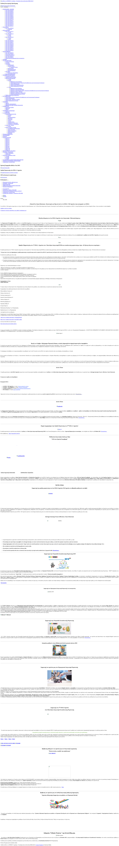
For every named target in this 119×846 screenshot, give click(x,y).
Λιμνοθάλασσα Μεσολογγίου (14, 128)
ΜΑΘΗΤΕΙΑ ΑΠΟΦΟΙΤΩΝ (9, 110)
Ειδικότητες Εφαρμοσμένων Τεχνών (17, 94)
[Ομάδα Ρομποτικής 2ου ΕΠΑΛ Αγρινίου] (9, 172)
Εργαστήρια (7, 63)
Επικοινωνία (7, 154)
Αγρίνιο (9, 120)
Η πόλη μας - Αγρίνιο (9, 125)
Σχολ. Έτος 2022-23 (9, 13)
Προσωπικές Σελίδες (9, 107)
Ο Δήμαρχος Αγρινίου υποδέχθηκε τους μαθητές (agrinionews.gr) (13, 210)
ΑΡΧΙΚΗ (5, 59)
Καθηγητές (7, 108)
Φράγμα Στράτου (11, 131)
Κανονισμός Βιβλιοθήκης (13, 72)
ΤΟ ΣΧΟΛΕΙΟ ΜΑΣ (7, 60)
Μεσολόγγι (10, 118)
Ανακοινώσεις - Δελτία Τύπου (9, 162)
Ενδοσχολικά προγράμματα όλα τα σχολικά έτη (14, 58)
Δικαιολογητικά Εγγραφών (10, 77)
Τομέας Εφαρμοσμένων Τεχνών (16, 86)
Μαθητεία (7, 111)
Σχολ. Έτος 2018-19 (9, 18)
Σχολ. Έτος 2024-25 (9, 11)
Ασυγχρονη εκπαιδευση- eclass (9, 155)
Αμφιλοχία (10, 119)
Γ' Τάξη (9, 87)
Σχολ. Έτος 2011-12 (9, 25)
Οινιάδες (9, 115)
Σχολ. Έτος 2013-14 (9, 23)
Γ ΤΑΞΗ (7, 158)
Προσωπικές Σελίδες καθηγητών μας (10, 182)
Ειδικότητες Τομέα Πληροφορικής (17, 89)
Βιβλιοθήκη (7, 71)
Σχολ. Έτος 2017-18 (9, 19)
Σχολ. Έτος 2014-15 (9, 22)
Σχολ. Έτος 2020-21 (9, 15)
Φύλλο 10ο (7, 148)
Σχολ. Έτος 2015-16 (9, 21)
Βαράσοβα (10, 133)
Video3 (9, 739)
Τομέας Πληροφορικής (14, 83)
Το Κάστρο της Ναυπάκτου (13, 124)
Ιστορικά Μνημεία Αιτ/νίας (10, 114)
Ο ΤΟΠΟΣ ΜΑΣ (6, 112)
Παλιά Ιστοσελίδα (6, 184)
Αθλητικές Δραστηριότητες (10, 104)
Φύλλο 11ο (7, 149)
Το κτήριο (7, 62)
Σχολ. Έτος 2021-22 (9, 14)
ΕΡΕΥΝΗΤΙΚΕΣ (6, 30)
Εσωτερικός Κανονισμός (10, 73)
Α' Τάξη (9, 32)
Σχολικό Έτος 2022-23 (9, 54)
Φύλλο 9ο (7, 147)
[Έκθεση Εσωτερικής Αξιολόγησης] (7, 5)
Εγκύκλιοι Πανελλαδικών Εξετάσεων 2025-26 (12, 191)
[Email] (4, 196)
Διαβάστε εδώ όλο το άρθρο (6, 208)
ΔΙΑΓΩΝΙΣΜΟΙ (6, 135)
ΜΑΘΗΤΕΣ (5, 101)
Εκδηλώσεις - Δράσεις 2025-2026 (9, 189)
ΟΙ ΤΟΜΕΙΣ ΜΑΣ (6, 96)
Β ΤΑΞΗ (7, 157)
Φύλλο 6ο (7, 144)
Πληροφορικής (11, 65)
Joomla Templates (39, 844)
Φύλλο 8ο (7, 146)
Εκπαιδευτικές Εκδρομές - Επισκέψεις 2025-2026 (13, 193)
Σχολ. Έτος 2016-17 (9, 20)
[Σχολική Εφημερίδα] (4, 167)
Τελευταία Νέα (6, 188)
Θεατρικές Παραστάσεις (8, 186)
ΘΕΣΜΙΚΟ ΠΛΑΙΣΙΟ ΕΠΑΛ (9, 75)
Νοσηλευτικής (11, 68)
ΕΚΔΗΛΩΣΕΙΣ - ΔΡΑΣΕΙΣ (8, 9)
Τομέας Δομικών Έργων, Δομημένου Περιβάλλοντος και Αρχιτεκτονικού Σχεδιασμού (27, 82)
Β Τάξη (9, 39)
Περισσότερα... (82, 417)
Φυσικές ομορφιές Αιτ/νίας (10, 127)
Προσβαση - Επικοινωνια (8, 152)
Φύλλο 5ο (7, 143)
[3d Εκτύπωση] (3, 177)
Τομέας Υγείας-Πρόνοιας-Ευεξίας (17, 85)
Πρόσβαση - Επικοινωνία (8, 183)
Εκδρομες (5, 136)
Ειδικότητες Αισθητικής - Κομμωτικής (18, 92)
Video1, (2, 739)
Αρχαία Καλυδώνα (11, 117)
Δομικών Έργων (11, 66)
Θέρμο (9, 116)
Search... (2, 6)
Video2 (5, 739)
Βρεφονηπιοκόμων (11, 70)
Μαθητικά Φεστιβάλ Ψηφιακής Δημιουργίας (14, 105)
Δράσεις (7, 102)
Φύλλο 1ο (7, 138)
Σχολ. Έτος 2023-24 (9, 12)
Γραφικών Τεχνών (14, 67)
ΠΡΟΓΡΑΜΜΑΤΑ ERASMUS (9, 150)
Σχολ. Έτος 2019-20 (9, 17)
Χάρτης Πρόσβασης (9, 153)
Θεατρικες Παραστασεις (8, 134)
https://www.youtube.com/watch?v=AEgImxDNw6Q (11, 317)
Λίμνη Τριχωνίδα (11, 129)
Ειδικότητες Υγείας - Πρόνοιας (16, 91)
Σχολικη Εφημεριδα (7, 137)
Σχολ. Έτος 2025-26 (9, 10)
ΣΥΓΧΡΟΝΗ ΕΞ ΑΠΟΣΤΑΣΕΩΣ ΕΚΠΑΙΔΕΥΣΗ (13, 159)
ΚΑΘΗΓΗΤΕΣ (6, 106)
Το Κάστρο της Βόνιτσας (13, 123)
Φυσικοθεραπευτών (12, 69)
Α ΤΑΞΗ (7, 156)
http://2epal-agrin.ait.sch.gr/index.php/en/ (8, 323)
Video (62, 787)
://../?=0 (11, 319)
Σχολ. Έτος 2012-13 (9, 24)
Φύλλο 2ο (7, 139)
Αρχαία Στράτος (11, 121)
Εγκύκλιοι (10, 29)
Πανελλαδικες (6, 27)
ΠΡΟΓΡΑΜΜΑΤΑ (6, 51)
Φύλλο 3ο (7, 140)
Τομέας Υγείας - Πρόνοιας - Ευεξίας (12, 99)
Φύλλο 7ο (7, 145)
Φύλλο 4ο (7, 141)
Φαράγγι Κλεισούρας (12, 130)
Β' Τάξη (9, 35)
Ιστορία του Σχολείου (9, 61)
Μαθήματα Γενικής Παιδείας (16, 81)
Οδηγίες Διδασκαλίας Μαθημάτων (12, 95)
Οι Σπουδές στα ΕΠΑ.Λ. (10, 76)
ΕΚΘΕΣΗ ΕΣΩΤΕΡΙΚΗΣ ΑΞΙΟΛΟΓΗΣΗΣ (11, 160)
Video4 (13, 739)
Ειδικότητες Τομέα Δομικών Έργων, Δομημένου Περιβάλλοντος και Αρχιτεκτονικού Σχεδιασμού (29, 90)
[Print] (4, 195)
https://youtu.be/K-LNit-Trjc (14, 433)
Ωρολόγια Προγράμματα (10, 78)
